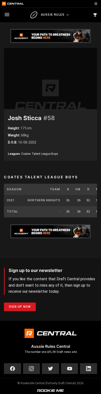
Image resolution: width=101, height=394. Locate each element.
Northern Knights (44, 200)
